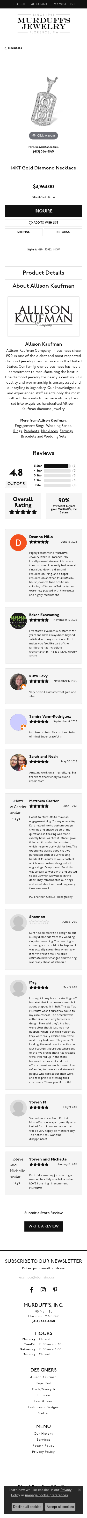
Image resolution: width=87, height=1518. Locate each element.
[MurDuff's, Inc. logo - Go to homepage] (43, 23)
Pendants (31, 431)
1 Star (38, 485)
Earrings (66, 431)
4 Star (38, 470)
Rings (17, 431)
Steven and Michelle (48, 1159)
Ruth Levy (38, 676)
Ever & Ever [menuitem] (43, 1401)
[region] (43, 102)
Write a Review (44, 1226)
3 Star (38, 475)
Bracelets (28, 436)
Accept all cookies (60, 1507)
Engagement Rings (29, 426)
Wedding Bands (58, 426)
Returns (63, 232)
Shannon (37, 917)
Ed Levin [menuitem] (43, 1395)
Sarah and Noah (43, 757)
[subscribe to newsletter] (64, 1277)
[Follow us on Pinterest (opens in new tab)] (55, 1290)
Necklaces (15, 48)
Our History (43, 1433)
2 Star (38, 480)
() (74, 466)
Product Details (43, 273)
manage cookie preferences (46, 1495)
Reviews (43, 453)
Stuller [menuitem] (43, 1413)
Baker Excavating (44, 615)
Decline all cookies (27, 1507)
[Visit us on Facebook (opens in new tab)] (31, 1290)
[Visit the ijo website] (43, 1471)
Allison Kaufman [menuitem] (43, 1377)
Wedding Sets (55, 436)
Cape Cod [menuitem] (43, 1383)
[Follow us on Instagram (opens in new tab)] (43, 1290)
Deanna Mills (41, 537)
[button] (18, 4)
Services (43, 1439)
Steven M (37, 1102)
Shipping (23, 232)
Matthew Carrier (44, 801)
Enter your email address (43, 1268)
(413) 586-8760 (43, 151)
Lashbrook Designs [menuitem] (43, 1407)
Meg (32, 983)
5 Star (38, 466)
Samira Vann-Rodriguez (50, 717)
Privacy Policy (43, 1451)
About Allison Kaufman (43, 286)
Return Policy (43, 1445)
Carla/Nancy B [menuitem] (43, 1389)
